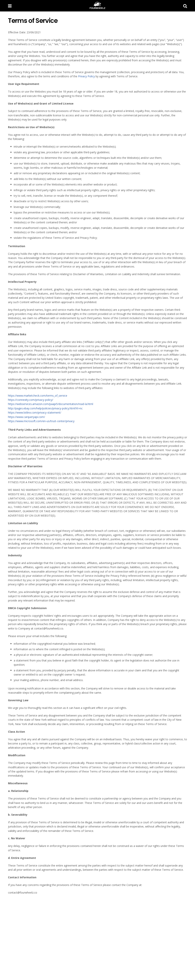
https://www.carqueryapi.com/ (26, 417)
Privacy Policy (86, 76)
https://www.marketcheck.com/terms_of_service (37, 395)
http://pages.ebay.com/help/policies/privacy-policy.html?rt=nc (45, 408)
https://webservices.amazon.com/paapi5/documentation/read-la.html (50, 404)
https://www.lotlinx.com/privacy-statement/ (34, 412)
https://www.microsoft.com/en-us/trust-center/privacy (41, 421)
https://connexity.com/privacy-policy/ (30, 400)
